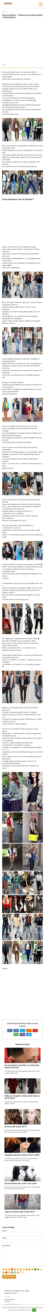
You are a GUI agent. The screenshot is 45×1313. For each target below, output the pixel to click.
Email (4, 1238)
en (6, 1304)
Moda (4, 65)
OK (34, 1310)
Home (4, 12)
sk (11, 1304)
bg (8, 1304)
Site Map (7, 1296)
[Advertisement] (22, 41)
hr (18, 1304)
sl (13, 1304)
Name (5, 1231)
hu (15, 1304)
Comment (6, 1245)
